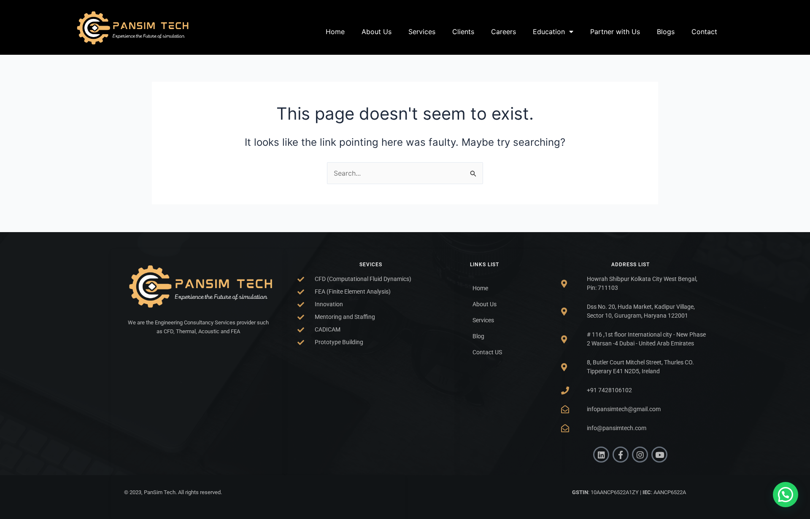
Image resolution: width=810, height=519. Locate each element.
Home (335, 31)
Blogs (666, 31)
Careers (503, 31)
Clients (463, 31)
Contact (704, 31)
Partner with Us (615, 31)
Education (549, 31)
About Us (377, 31)
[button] (785, 494)
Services (421, 31)
